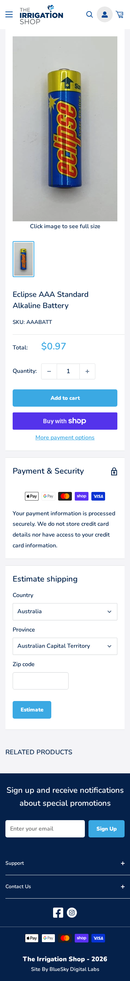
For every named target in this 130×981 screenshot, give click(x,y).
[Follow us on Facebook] (58, 913)
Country (23, 595)
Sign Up (106, 828)
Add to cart (65, 398)
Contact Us (18, 886)
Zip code (24, 664)
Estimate (32, 709)
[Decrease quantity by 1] (49, 371)
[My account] (105, 14)
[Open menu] (9, 14)
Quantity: (25, 371)
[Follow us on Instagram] (72, 913)
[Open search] (89, 14)
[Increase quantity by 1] (87, 371)
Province (24, 630)
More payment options (65, 438)
